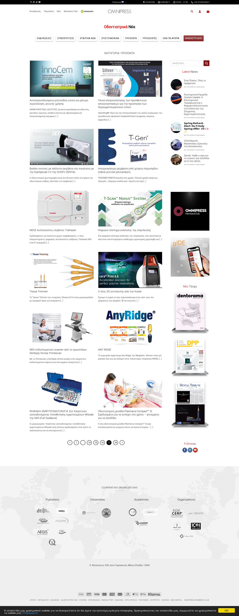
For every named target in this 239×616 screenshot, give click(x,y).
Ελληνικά (117, 2)
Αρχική (33, 600)
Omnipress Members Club (196, 600)
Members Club (71, 11)
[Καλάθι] (208, 11)
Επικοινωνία (94, 600)
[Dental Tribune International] (43, 510)
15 (96, 442)
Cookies (165, 600)
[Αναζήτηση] (192, 11)
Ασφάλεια (119, 600)
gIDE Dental (176, 600)
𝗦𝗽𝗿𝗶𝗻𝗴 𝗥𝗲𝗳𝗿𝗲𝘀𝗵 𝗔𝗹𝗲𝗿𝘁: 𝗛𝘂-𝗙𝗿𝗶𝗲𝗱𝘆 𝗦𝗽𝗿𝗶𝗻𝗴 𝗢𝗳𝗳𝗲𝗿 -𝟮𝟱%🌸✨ (196, 127)
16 (102, 442)
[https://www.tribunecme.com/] (186, 536)
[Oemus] (62, 521)
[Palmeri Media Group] (62, 532)
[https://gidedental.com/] (195, 513)
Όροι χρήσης (131, 600)
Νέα (59, 11)
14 (89, 442)
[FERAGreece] (133, 512)
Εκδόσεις (54, 600)
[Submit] (206, 63)
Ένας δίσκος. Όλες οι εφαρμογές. (195, 82)
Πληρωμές (143, 600)
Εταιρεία (83, 600)
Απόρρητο (155, 600)
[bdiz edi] (177, 526)
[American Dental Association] (177, 513)
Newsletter (107, 600)
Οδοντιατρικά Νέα (69, 600)
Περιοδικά (49, 11)
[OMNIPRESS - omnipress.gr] (119, 11)
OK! (227, 610)
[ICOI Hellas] (196, 526)
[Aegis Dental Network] (43, 532)
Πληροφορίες (30, 612)
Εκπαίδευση (35, 11)
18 (115, 442)
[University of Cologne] (88, 513)
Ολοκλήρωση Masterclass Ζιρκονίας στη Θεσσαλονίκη (195, 143)
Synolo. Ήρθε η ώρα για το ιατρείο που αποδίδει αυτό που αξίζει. (196, 158)
